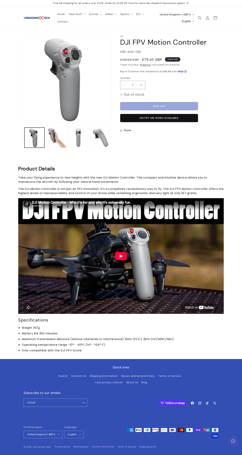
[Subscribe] (83, 403)
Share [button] (127, 130)
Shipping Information (104, 376)
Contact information (103, 446)
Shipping (145, 64)
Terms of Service (169, 376)
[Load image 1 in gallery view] (34, 138)
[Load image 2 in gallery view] (56, 138)
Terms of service (127, 446)
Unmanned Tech (42, 446)
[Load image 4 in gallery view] (100, 138)
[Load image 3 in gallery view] (78, 138)
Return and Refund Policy (138, 376)
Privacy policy (62, 446)
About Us (132, 382)
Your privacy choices (109, 382)
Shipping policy (147, 446)
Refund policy (81, 446)
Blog (144, 382)
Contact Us (78, 376)
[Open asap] (233, 441)
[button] (77, 14)
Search (63, 376)
